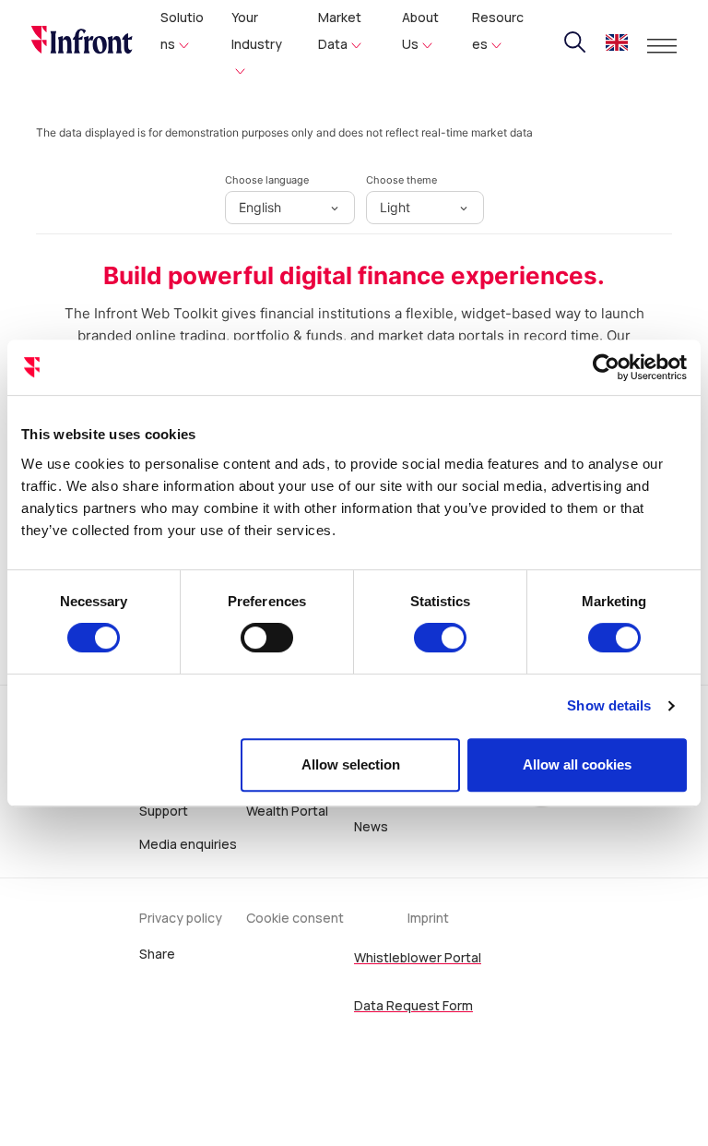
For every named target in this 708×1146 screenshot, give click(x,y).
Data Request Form (413, 1005)
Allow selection (350, 764)
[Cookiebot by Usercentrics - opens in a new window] (606, 367)
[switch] (267, 637)
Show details (609, 705)
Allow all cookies (577, 764)
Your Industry (256, 30)
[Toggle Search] (575, 42)
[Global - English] (616, 44)
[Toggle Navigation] (662, 46)
